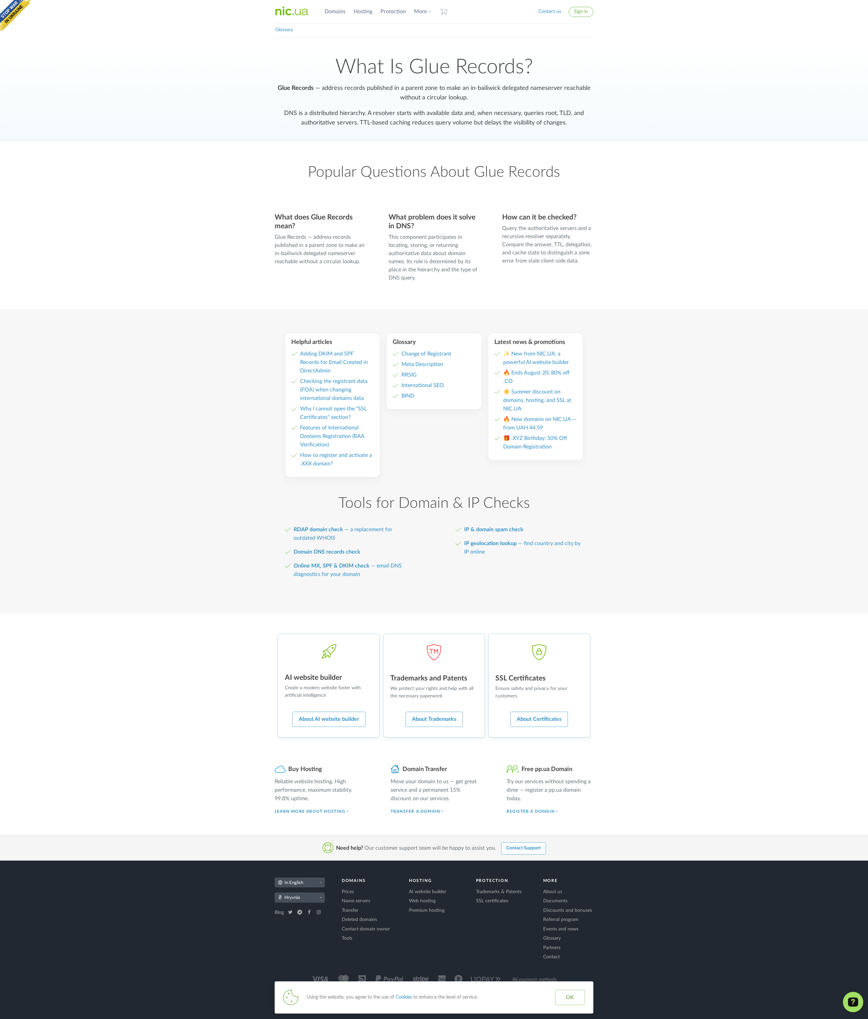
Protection (393, 11)
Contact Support (523, 848)
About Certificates (539, 719)
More (420, 11)
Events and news (560, 929)
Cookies (404, 997)
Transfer (350, 910)
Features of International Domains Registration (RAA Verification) (332, 436)
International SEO (422, 385)
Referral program (560, 919)
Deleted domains (359, 919)
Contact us (549, 11)
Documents (555, 901)
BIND (407, 396)
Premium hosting (427, 910)
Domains (335, 11)
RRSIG (409, 375)
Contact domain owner (366, 929)
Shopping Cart (444, 12)
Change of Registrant (426, 354)
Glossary (284, 29)
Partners (551, 947)
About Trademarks (434, 719)
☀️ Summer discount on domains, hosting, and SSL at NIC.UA (537, 400)
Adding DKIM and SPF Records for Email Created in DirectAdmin (334, 362)
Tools (347, 938)
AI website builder (427, 891)
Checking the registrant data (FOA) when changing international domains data (334, 390)
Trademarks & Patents (498, 891)
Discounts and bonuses (567, 910)
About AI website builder (329, 719)
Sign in (581, 11)
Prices (348, 891)
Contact (551, 957)
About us (552, 891)
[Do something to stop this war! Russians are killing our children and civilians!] (15, 15)
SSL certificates (492, 901)
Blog (280, 912)
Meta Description (422, 364)
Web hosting (422, 901)
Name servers (356, 901)
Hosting (363, 11)
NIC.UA (292, 11)
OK (570, 997)
